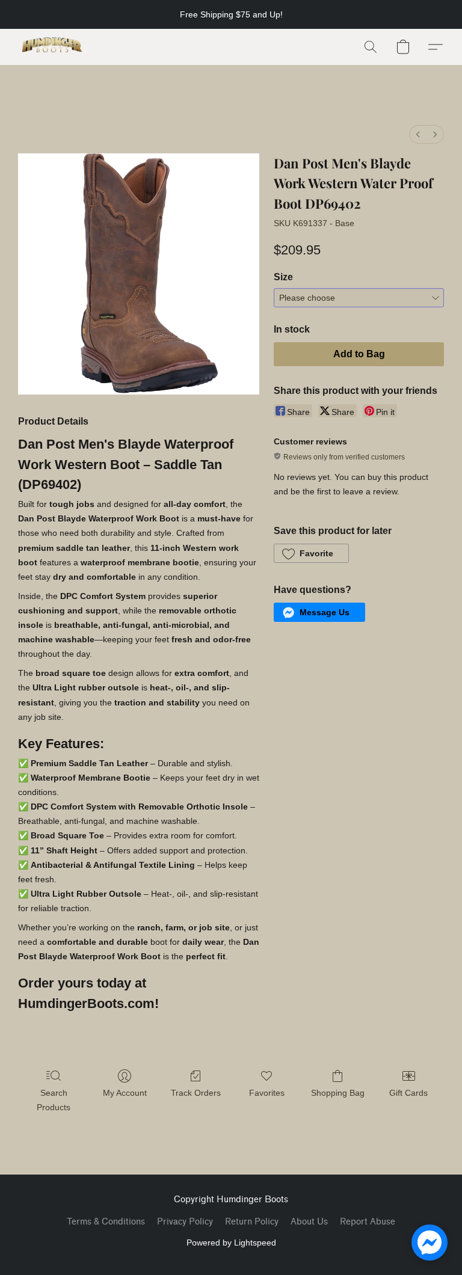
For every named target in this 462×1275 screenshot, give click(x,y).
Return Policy (252, 1222)
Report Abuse (367, 1222)
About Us (309, 1222)
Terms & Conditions (106, 1222)
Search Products (53, 1100)
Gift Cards (408, 1093)
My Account (125, 1093)
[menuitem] (418, 134)
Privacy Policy (185, 1222)
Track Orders (196, 1093)
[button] (52, 47)
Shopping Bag (338, 1093)
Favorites (267, 1093)
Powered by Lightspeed (231, 1242)
